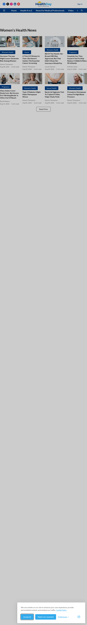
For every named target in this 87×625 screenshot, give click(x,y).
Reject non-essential (46, 617)
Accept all (27, 617)
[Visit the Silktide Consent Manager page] (79, 617)
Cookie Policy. (61, 610)
